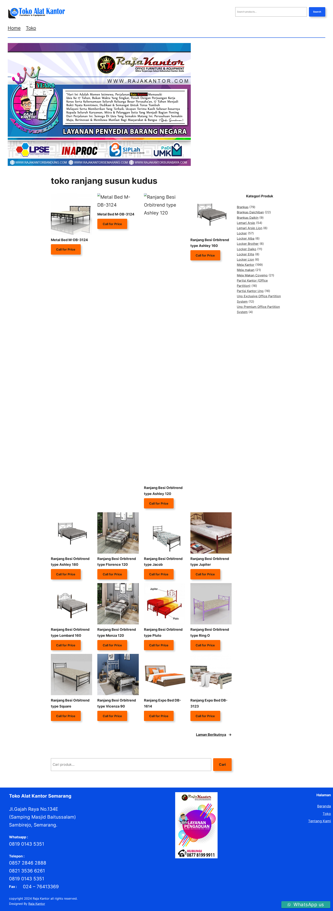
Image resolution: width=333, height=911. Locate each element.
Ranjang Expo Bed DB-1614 (162, 703)
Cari (222, 764)
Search (317, 11)
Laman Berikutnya (214, 735)
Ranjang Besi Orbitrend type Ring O (209, 632)
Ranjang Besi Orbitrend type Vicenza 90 (116, 703)
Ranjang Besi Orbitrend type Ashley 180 (70, 562)
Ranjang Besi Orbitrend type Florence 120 (116, 562)
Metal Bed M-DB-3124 (69, 240)
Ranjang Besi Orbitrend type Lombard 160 (70, 632)
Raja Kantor (36, 904)
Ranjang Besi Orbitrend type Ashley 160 (209, 243)
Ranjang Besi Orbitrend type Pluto (163, 632)
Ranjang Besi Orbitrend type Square (70, 703)
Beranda (324, 806)
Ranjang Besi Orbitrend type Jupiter (209, 562)
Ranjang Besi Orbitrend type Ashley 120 (163, 491)
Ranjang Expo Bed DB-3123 (208, 703)
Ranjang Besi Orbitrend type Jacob (163, 562)
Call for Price (65, 249)
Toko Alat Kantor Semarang (40, 796)
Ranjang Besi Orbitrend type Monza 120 (116, 632)
